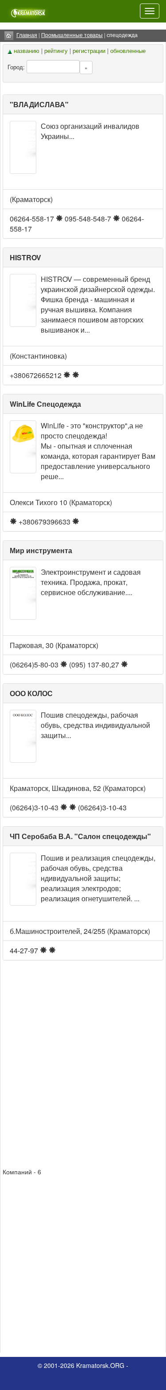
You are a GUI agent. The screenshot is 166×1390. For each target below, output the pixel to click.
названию (26, 50)
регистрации (89, 50)
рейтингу (56, 50)
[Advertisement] (83, 1064)
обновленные (128, 50)
